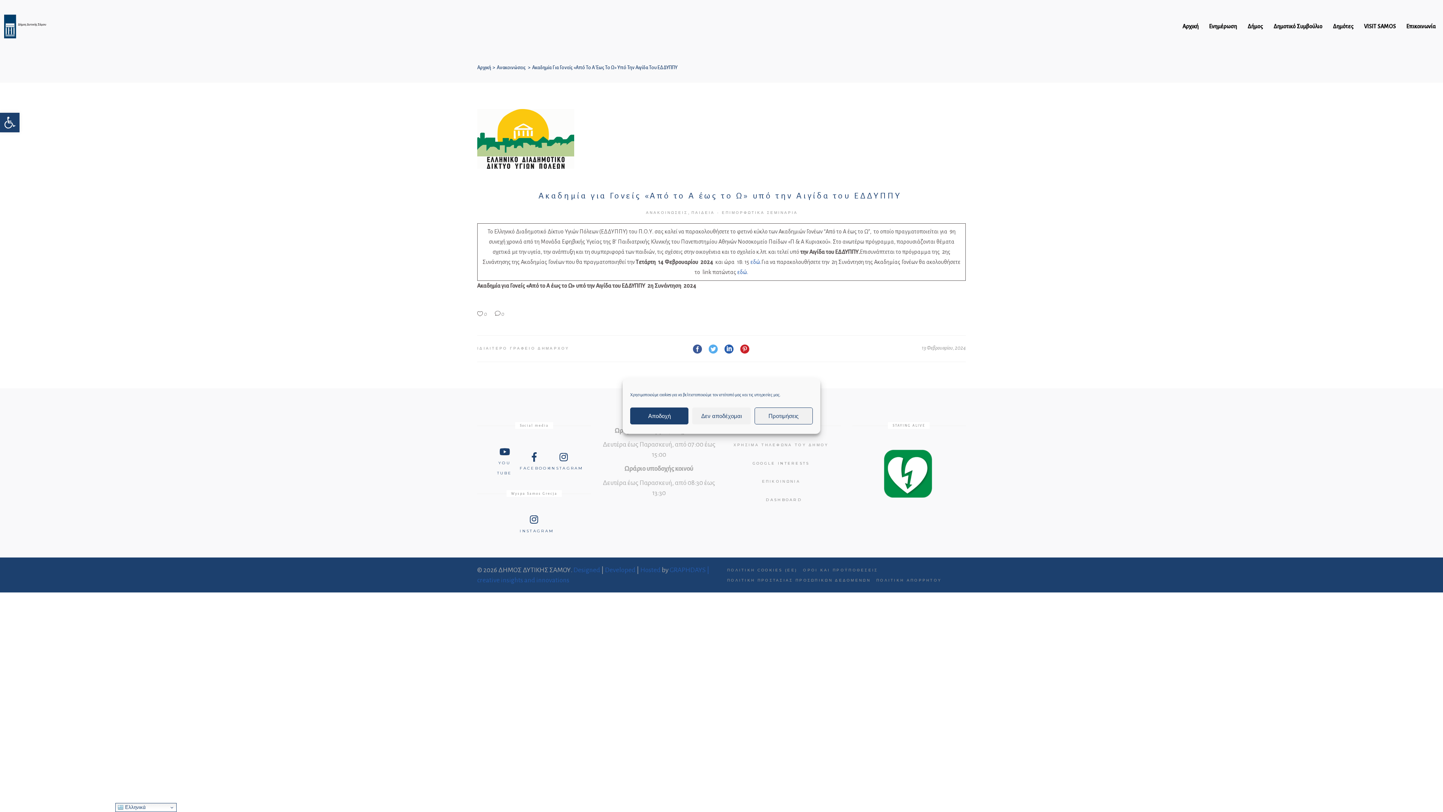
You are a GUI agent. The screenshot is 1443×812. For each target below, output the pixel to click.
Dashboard (784, 499)
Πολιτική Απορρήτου (909, 580)
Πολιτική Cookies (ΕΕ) (762, 570)
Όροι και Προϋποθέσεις (840, 570)
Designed (586, 570)
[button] (10, 122)
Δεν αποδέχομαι (721, 416)
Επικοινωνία (781, 481)
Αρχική (484, 67)
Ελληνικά (135, 807)
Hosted (650, 570)
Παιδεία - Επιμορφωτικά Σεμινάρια (744, 212)
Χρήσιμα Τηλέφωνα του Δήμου (781, 444)
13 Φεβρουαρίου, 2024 (944, 348)
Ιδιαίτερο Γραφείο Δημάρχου (523, 348)
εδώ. (755, 262)
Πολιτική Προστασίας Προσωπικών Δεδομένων (799, 580)
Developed (620, 570)
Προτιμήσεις (783, 416)
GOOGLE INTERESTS (781, 463)
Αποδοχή (659, 416)
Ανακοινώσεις (511, 67)
